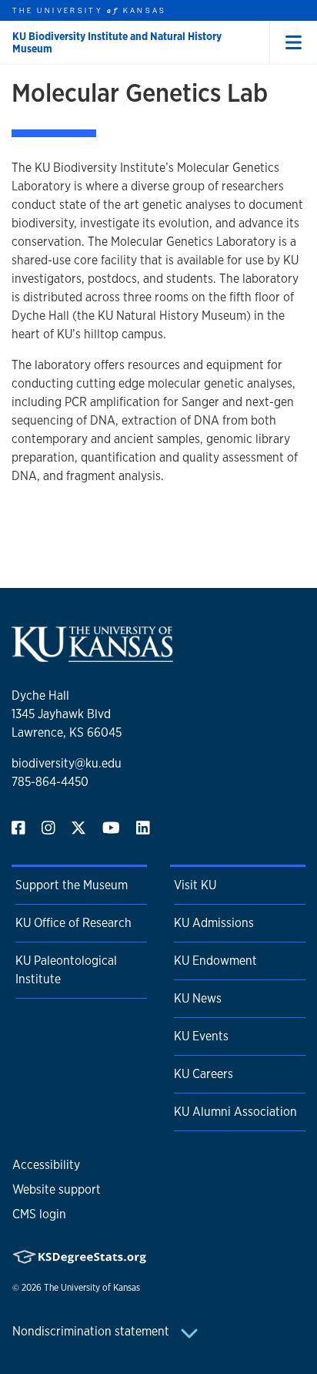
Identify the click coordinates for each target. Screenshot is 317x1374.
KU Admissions (214, 923)
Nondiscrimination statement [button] (92, 1331)
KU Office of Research (73, 923)
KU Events (201, 1036)
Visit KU (195, 885)
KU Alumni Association (235, 1112)
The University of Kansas (92, 1288)
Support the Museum (71, 885)
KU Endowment (215, 960)
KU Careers (203, 1074)
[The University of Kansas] (92, 655)
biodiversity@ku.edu (67, 763)
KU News (198, 998)
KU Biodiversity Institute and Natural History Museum (117, 42)
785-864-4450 (50, 782)
